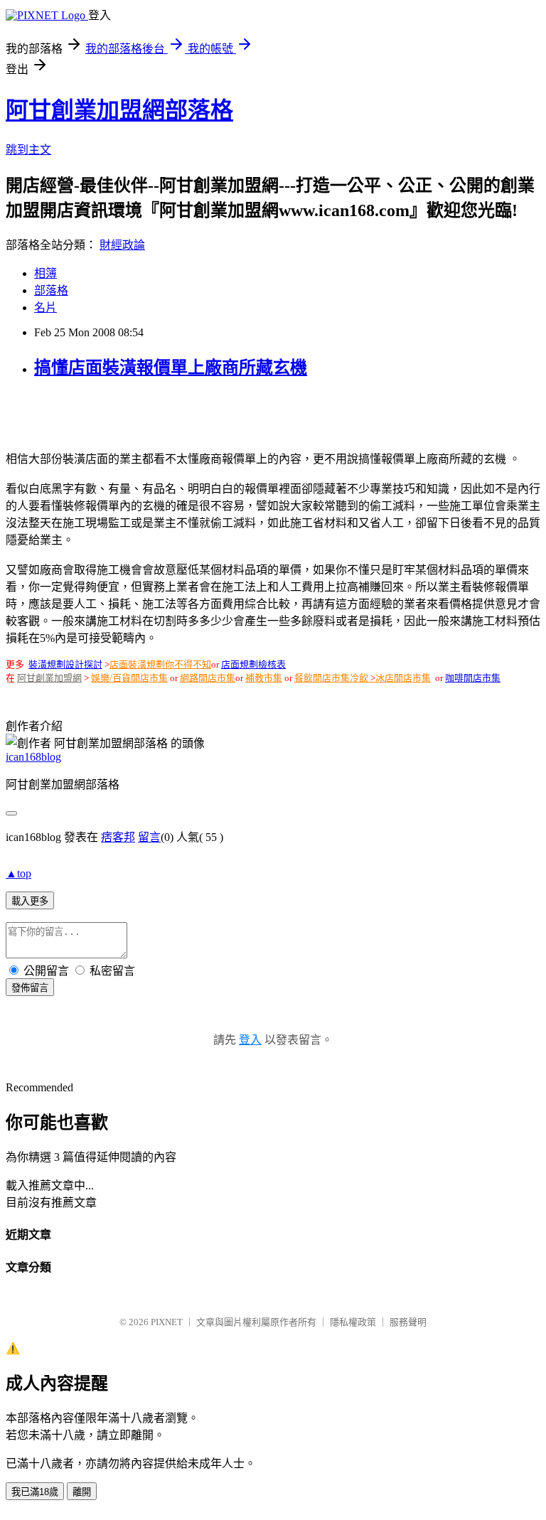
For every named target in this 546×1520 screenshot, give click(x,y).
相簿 (45, 273)
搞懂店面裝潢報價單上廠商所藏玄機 (170, 367)
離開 (82, 1492)
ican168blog (33, 757)
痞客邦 (118, 837)
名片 (45, 307)
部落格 (51, 290)
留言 (149, 837)
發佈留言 (29, 988)
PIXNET (167, 1322)
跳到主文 (28, 150)
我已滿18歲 (34, 1492)
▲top (18, 873)
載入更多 (29, 901)
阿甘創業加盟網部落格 (119, 110)
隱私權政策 (353, 1322)
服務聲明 (408, 1322)
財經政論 (122, 245)
